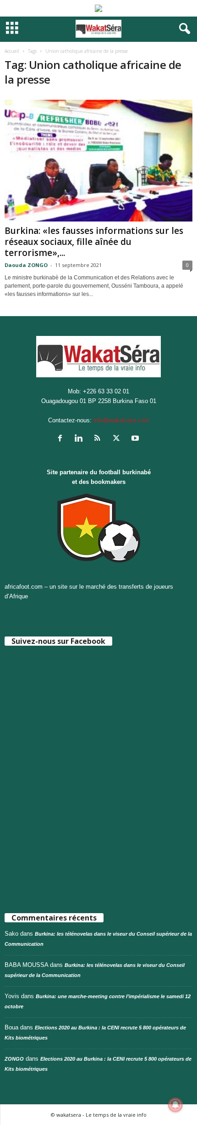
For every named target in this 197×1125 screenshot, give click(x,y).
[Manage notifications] (175, 1104)
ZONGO (14, 1059)
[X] (118, 439)
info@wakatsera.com (121, 420)
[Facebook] (62, 439)
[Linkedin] (80, 439)
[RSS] (99, 439)
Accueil (12, 51)
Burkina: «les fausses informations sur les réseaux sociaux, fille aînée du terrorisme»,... (94, 242)
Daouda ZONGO (26, 264)
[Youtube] (136, 439)
